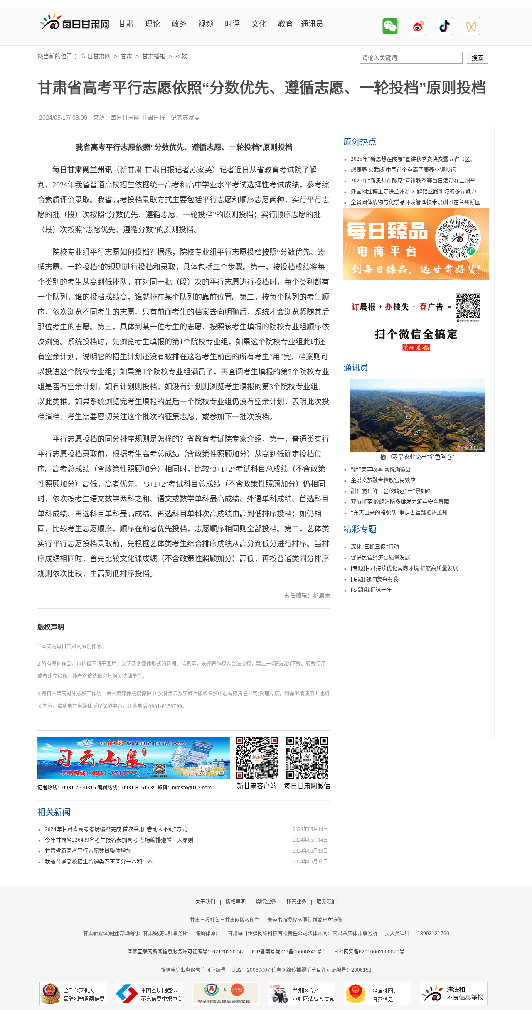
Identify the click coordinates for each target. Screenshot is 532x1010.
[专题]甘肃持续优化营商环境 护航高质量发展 (404, 568)
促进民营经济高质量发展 (380, 557)
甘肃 (125, 24)
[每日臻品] (416, 277)
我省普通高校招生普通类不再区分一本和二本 (99, 861)
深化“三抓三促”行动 (375, 546)
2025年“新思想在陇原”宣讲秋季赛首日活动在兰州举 (413, 180)
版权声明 (50, 627)
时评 (232, 24)
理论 (152, 24)
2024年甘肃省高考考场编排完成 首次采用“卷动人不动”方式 (116, 829)
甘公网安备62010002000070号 (369, 952)
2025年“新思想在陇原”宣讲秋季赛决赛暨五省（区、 (413, 159)
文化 (258, 24)
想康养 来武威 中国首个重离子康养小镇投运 (403, 170)
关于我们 (205, 902)
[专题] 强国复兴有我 (375, 579)
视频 (205, 24)
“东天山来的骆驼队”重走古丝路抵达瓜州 (399, 512)
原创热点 (360, 142)
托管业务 (296, 902)
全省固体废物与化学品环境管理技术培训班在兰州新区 (415, 202)
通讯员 (312, 24)
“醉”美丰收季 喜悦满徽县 (381, 469)
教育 (285, 24)
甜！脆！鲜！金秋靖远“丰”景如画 (391, 491)
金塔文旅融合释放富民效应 (383, 480)
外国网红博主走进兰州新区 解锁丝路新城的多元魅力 (413, 191)
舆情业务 (266, 902)
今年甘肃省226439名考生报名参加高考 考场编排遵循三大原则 (119, 840)
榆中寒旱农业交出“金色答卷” (417, 456)
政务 (179, 24)
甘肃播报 (153, 56)
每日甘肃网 (96, 56)
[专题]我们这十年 (371, 590)
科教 (181, 56)
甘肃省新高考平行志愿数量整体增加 (88, 851)
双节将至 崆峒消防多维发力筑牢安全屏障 (400, 502)
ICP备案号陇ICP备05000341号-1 (289, 952)
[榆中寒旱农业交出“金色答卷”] (417, 450)
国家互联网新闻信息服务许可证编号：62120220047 (190, 952)
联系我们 (327, 902)
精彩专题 (360, 529)
